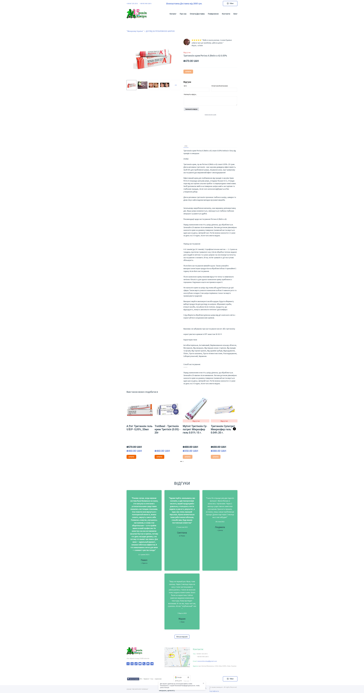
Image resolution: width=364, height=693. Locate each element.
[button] (230, 3)
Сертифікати (214, 691)
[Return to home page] (137, 13)
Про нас (183, 13)
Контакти (226, 13)
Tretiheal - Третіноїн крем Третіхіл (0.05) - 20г (167, 429)
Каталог (173, 13)
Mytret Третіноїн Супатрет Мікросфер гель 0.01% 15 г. (195, 429)
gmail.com (212, 661)
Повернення (213, 13)
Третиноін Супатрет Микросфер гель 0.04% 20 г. (223, 429)
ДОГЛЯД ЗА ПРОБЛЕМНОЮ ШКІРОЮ (160, 31)
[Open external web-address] (144, 679)
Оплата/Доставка (197, 13)
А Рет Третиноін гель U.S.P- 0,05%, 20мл (139, 428)
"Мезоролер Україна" (135, 31)
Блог (235, 13)
